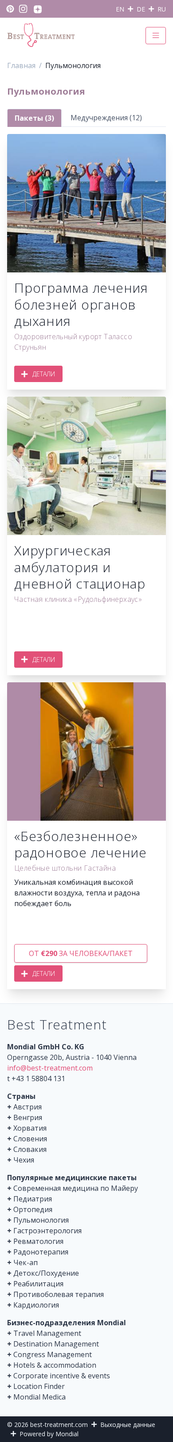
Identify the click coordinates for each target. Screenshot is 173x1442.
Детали (43, 374)
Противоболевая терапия (58, 1294)
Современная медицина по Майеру (75, 1188)
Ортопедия (32, 1209)
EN (120, 9)
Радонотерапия (40, 1252)
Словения (30, 1139)
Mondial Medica (39, 1397)
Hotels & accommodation (54, 1365)
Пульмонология (41, 1220)
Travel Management (47, 1333)
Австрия (27, 1107)
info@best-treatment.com (50, 1068)
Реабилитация (38, 1284)
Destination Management (56, 1344)
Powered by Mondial (49, 1434)
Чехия (23, 1160)
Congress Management (52, 1354)
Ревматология (38, 1241)
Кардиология (36, 1305)
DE (141, 9)
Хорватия (30, 1128)
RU (161, 9)
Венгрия (27, 1117)
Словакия (30, 1149)
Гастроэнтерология (47, 1230)
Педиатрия (32, 1199)
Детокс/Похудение (46, 1273)
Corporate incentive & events (61, 1376)
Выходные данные (127, 1424)
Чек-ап (25, 1262)
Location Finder (39, 1386)
